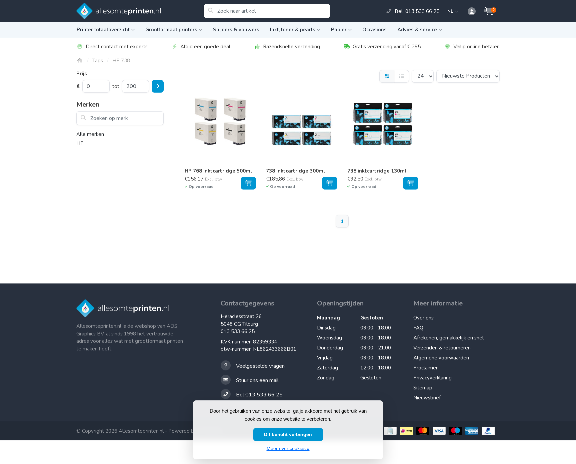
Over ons (423, 317)
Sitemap (422, 387)
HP (80, 143)
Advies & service (417, 29)
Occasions (374, 29)
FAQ (418, 327)
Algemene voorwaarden (441, 357)
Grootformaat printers (171, 29)
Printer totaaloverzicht (103, 29)
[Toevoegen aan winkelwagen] (248, 183)
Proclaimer (425, 367)
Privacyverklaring (432, 377)
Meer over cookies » (288, 448)
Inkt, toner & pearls (292, 29)
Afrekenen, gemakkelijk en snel (448, 337)
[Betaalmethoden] (389, 431)
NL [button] (451, 11)
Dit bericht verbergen (288, 434)
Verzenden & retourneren (442, 347)
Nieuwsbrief (427, 397)
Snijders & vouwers (236, 29)
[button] (468, 11)
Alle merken (90, 134)
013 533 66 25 (238, 331)
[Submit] (158, 86)
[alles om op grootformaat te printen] (139, 11)
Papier (339, 29)
